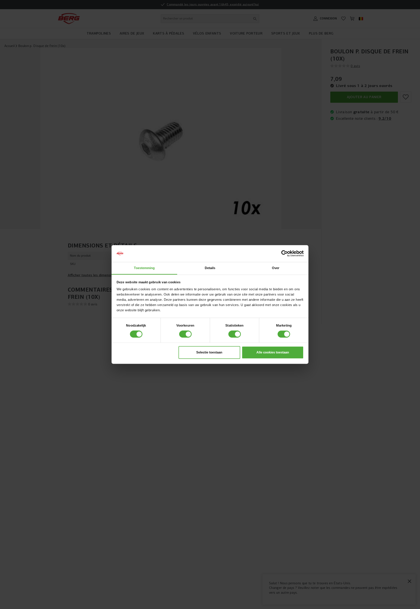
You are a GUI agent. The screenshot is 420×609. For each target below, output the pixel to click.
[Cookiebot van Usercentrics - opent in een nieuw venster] (284, 253)
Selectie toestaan (209, 352)
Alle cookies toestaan (272, 352)
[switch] (185, 334)
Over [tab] (275, 268)
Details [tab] (210, 268)
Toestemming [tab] (144, 268)
